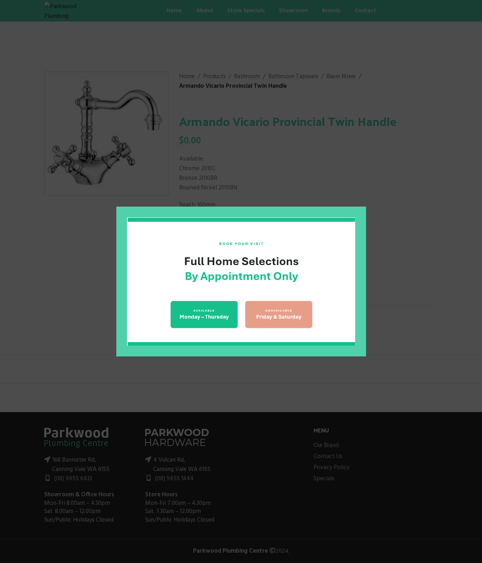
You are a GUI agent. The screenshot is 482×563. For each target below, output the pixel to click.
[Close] (362, 198)
